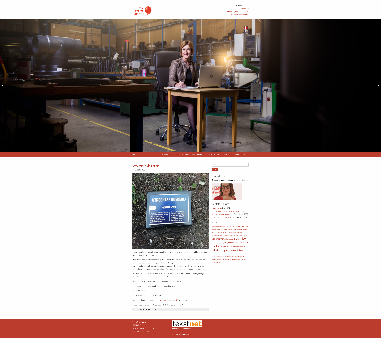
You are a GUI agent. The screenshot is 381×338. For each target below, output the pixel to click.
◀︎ (3, 86)
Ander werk (245, 155)
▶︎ (379, 86)
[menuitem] (167, 155)
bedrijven (217, 226)
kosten (220, 235)
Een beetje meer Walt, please (223, 217)
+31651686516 (244, 8)
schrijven (141, 309)
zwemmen (218, 262)
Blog (143, 170)
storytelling (224, 243)
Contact (237, 155)
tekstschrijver (236, 250)
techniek (231, 243)
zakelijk (213, 262)
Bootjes (218, 229)
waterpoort (218, 259)
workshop (242, 259)
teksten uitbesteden (240, 246)
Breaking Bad (224, 229)
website (224, 259)
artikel (213, 226)
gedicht (232, 232)
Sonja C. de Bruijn (216, 243)
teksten (155, 309)
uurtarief (214, 259)
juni (241, 232)
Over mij (216, 155)
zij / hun (163, 300)
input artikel (237, 232)
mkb (213, 239)
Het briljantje (217, 208)
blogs (243, 226)
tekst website (229, 256)
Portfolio (224, 155)
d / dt (175, 300)
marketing (239, 235)
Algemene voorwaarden (181, 328)
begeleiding (222, 226)
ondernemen (221, 239)
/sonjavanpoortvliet (241, 15)
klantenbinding (215, 235)
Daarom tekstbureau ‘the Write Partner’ (189, 155)
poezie (233, 239)
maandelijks (226, 235)
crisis (234, 229)
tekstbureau (241, 242)
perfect (229, 239)
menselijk (245, 235)
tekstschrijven (220, 250)
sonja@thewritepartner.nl (239, 12)
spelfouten (148, 309)
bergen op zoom (233, 226)
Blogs (230, 155)
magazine (232, 235)
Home (134, 155)
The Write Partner (167, 155)
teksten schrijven (227, 246)
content (230, 229)
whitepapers (230, 259)
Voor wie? (208, 155)
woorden (236, 259)
